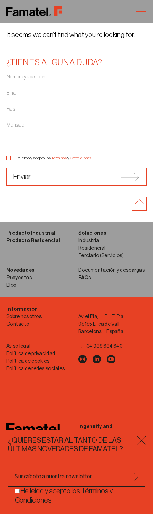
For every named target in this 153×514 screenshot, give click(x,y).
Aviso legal (18, 346)
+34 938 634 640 (103, 346)
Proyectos (19, 277)
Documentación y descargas (111, 270)
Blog (11, 285)
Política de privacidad (30, 353)
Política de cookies (27, 361)
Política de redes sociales (35, 368)
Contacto (17, 324)
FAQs (84, 277)
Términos (59, 158)
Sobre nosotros (24, 316)
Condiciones (80, 158)
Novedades (20, 270)
